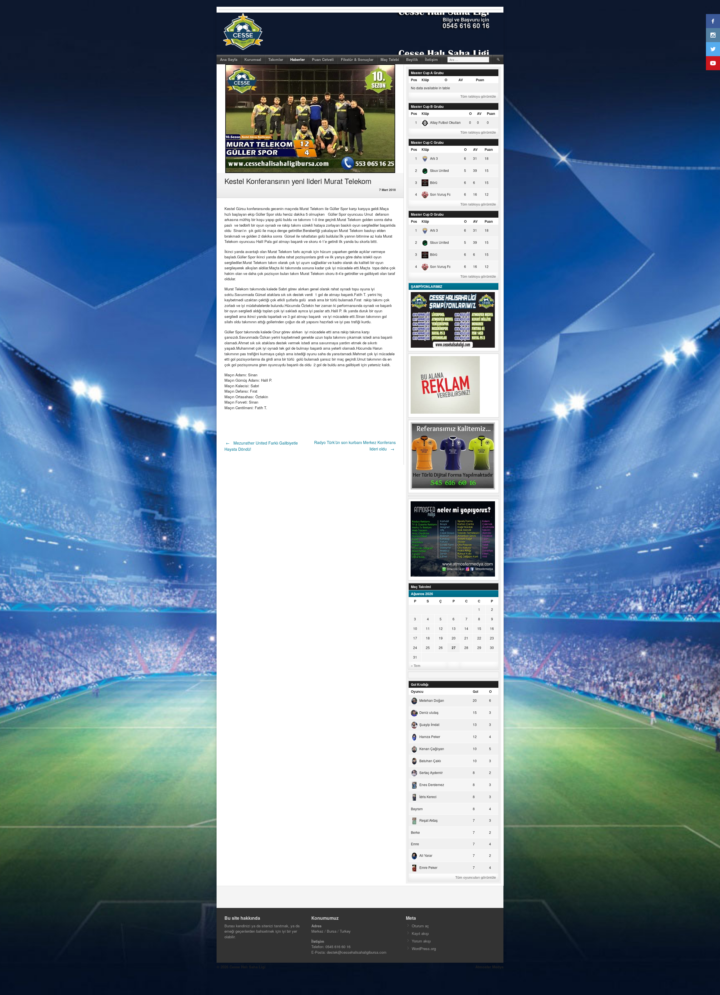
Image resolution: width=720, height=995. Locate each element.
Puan (480, 79)
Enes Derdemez (431, 784)
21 (466, 638)
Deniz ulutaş (428, 712)
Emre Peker (428, 867)
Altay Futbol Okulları (445, 122)
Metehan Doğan (431, 700)
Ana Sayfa (228, 59)
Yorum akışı (421, 941)
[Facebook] (713, 21)
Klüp (425, 79)
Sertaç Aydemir (431, 772)
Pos (414, 79)
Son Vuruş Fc (440, 194)
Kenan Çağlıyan (431, 748)
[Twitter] (713, 49)
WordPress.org (424, 948)
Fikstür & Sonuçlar (357, 59)
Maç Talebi (390, 59)
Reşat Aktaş (428, 820)
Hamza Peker (429, 736)
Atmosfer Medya (489, 966)
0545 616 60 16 (337, 946)
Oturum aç (420, 925)
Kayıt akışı (420, 933)
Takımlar (275, 59)
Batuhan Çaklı (430, 760)
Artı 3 (434, 158)
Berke (415, 832)
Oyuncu (417, 691)
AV (460, 79)
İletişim (431, 59)
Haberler (297, 59)
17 (415, 638)
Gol (475, 691)
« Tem (415, 665)
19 (441, 638)
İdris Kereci (427, 796)
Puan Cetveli (323, 59)
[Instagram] (713, 35)
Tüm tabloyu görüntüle (478, 96)
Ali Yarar (425, 855)
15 (479, 628)
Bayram (417, 808)
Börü (433, 182)
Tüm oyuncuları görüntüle (475, 877)
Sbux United (439, 170)
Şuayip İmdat (429, 724)
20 (454, 638)
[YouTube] (713, 63)
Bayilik (412, 59)
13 (454, 628)
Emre (415, 843)
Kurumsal (252, 59)
